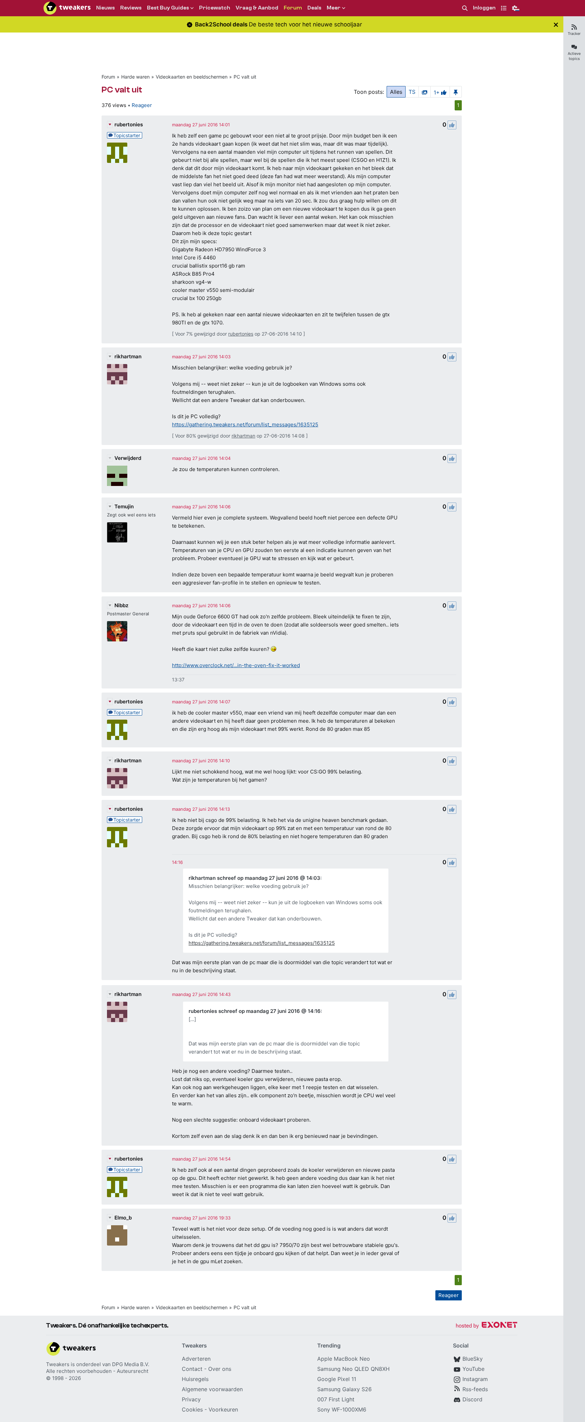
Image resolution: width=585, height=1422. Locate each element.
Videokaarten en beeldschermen (192, 77)
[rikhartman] (117, 374)
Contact (192, 1368)
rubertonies (128, 124)
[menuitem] (464, 8)
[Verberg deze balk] (555, 24)
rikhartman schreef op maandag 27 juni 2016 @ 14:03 (254, 878)
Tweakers (57, 1364)
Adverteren (196, 1358)
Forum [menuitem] (293, 8)
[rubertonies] (117, 153)
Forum (108, 77)
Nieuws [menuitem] (105, 8)
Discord (472, 1399)
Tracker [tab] (574, 33)
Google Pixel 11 (336, 1379)
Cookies (192, 1409)
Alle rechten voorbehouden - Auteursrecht (97, 1371)
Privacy (191, 1399)
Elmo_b (123, 1217)
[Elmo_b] (117, 1235)
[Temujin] (117, 532)
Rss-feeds (475, 1389)
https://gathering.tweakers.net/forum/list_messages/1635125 (245, 424)
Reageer (142, 105)
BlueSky (472, 1358)
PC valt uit (245, 77)
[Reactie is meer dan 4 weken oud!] (177, 862)
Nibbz (121, 605)
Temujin (124, 506)
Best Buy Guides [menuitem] (168, 8)
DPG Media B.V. (130, 1364)
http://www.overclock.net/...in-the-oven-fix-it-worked (236, 665)
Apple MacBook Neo (343, 1358)
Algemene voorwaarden (212, 1389)
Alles (396, 91)
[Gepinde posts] (455, 91)
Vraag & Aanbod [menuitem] (257, 8)
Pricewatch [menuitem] (214, 8)
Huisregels (195, 1379)
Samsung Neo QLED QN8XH (353, 1368)
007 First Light (335, 1399)
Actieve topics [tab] (574, 56)
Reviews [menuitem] (131, 8)
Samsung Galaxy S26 (344, 1389)
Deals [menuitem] (314, 8)
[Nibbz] (117, 631)
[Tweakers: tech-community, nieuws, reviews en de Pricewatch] (67, 8)
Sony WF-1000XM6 (341, 1409)
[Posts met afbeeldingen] (424, 91)
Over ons (219, 1368)
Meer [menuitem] (334, 8)
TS (412, 91)
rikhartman (128, 356)
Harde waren (135, 77)
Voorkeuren (223, 1409)
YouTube (473, 1368)
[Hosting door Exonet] (486, 1326)
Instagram (475, 1379)
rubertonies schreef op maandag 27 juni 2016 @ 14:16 (255, 1011)
